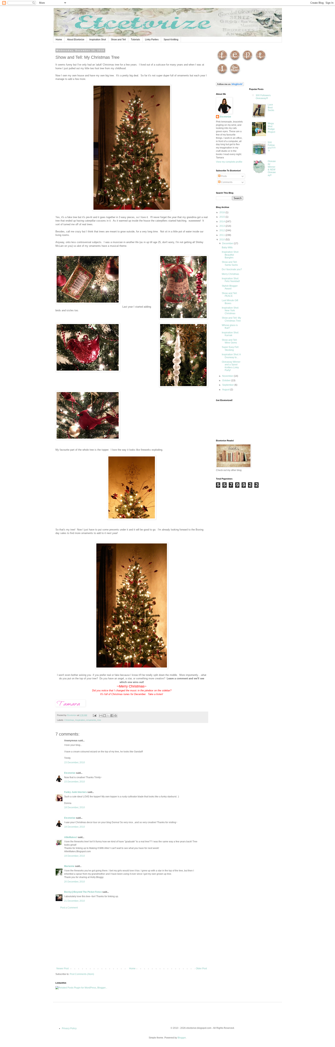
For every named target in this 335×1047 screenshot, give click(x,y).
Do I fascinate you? (232, 269)
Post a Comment (69, 907)
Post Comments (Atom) (82, 974)
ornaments (91, 720)
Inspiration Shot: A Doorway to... (231, 356)
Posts (223, 176)
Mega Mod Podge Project (271, 127)
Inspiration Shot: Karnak (230, 334)
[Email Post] (94, 715)
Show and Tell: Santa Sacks (230, 263)
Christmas (69, 720)
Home (59, 39)
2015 (222, 217)
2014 (222, 221)
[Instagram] (222, 74)
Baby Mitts (227, 247)
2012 (222, 230)
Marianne (69, 866)
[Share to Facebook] (112, 716)
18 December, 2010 (74, 807)
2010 (222, 239)
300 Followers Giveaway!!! (263, 96)
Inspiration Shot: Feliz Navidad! (231, 280)
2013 (222, 226)
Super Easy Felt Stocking (230, 348)
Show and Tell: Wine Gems (229, 341)
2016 (222, 212)
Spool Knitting (171, 39)
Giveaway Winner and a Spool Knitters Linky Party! (231, 366)
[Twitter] (260, 61)
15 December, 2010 (74, 762)
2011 (222, 235)
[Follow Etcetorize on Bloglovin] (230, 85)
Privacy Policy (69, 1028)
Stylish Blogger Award (230, 287)
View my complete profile (229, 161)
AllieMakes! (70, 837)
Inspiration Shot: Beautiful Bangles (230, 255)
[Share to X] (108, 716)
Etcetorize (69, 773)
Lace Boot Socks (271, 107)
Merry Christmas (230, 274)
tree (99, 720)
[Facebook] (222, 61)
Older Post (201, 968)
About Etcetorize (75, 39)
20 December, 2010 (74, 881)
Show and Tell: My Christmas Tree (231, 319)
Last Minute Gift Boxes (230, 301)
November (228, 376)
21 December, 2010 (74, 901)
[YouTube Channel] (235, 74)
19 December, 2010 (74, 856)
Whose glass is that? (230, 326)
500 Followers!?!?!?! (271, 146)
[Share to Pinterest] (115, 716)
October (226, 380)
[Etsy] (235, 61)
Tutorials (135, 39)
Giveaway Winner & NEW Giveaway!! (272, 168)
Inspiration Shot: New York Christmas (230, 310)
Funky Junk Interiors (75, 792)
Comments (226, 182)
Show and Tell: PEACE (229, 294)
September (228, 385)
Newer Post (62, 968)
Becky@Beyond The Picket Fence (83, 892)
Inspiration (80, 720)
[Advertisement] (132, 938)
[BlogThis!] (104, 716)
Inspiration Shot (97, 39)
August (226, 389)
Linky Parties (152, 39)
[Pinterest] (247, 61)
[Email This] (101, 716)
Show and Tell (118, 39)
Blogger (182, 1037)
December (228, 243)
